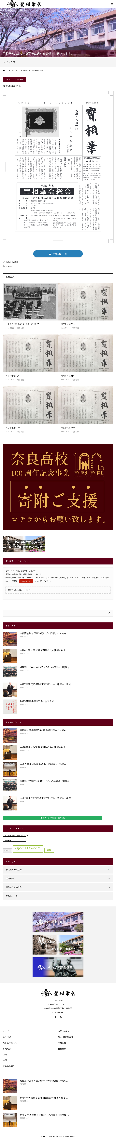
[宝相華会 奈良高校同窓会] (58, 997)
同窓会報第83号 (68, 428)
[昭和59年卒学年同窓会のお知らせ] (10, 706)
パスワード (7, 841)
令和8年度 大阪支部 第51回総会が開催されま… (44, 650)
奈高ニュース (12, 896)
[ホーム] (4, 70)
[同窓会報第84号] (85, 353)
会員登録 (62, 1049)
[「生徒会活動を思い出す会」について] (30, 302)
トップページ (9, 1031)
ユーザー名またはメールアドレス (15, 835)
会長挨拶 (7, 1037)
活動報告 (10, 878)
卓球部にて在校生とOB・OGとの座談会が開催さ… (46, 667)
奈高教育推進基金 (14, 869)
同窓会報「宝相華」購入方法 (53, 818)
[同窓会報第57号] (30, 405)
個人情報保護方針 (66, 1037)
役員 (5, 1054)
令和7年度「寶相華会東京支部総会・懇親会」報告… (46, 684)
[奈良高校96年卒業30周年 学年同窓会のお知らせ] (10, 639)
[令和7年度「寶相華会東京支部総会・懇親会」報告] (10, 690)
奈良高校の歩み (10, 1043)
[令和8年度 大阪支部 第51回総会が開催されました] (10, 656)
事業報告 (7, 1049)
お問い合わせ (26, 581)
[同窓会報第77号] (85, 302)
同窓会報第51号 (13, 376)
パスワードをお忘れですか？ (27, 849)
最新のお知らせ (10, 1066)
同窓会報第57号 (13, 428)
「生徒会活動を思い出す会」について (22, 324)
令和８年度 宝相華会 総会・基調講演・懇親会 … (44, 764)
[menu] (112, 4)
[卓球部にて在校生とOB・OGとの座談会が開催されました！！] (10, 673)
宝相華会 (15, 262)
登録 (49, 850)
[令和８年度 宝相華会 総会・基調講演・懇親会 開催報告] (10, 769)
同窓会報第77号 (68, 324)
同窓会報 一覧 (59, 254)
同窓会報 (19, 80)
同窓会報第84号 (68, 376)
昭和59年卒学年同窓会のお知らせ (37, 701)
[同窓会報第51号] (30, 353)
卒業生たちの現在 (14, 887)
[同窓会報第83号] (85, 405)
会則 (5, 1060)
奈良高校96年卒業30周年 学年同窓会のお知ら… (44, 633)
